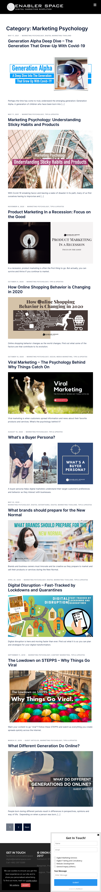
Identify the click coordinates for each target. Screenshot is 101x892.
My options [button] (14, 885)
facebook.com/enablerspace (19, 856)
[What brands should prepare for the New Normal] (50, 541)
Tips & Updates (52, 114)
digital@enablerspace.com (18, 859)
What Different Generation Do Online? (44, 745)
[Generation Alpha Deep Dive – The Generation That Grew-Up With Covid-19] (50, 73)
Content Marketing (60, 655)
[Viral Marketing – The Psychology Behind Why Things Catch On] (50, 393)
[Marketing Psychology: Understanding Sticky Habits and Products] (50, 159)
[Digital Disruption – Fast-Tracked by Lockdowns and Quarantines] (50, 616)
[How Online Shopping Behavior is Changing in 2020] (50, 318)
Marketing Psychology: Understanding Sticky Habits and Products (44, 122)
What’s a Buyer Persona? (31, 437)
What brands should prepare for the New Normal (46, 512)
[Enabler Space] (35, 7)
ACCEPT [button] (26, 885)
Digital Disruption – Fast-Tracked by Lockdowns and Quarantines (41, 587)
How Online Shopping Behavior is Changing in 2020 (49, 289)
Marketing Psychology (33, 36)
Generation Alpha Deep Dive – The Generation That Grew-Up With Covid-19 (46, 43)
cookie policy (31, 880)
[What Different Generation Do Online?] (50, 778)
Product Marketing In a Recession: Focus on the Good (49, 214)
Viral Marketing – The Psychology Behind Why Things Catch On (46, 364)
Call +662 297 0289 (15, 862)
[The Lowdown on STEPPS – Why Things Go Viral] (50, 696)
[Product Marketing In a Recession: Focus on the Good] (50, 242)
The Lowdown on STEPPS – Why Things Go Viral (49, 662)
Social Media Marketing (61, 357)
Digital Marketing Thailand (58, 36)
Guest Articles (32, 740)
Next (27, 827)
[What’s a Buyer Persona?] (50, 463)
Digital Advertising (40, 505)
